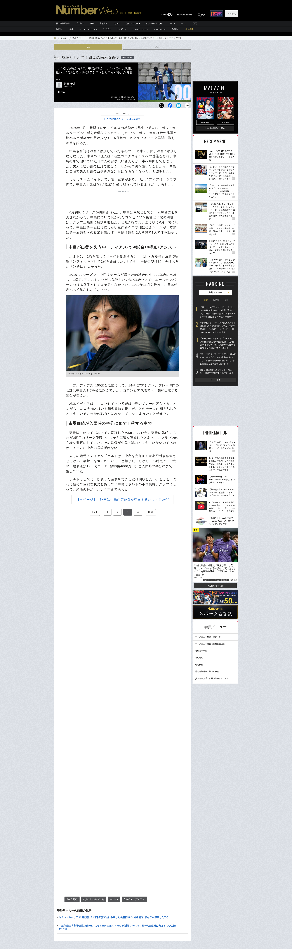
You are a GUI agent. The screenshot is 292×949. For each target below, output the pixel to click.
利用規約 (199, 657)
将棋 (71, 29)
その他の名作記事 (215, 585)
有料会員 (232, 13)
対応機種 (199, 664)
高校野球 (104, 23)
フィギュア (122, 29)
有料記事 (189, 29)
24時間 (216, 300)
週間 (226, 300)
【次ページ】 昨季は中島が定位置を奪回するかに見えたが (122, 499)
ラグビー (107, 29)
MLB (92, 23)
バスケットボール (140, 29)
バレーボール (160, 29)
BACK (94, 512)
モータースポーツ (87, 29)
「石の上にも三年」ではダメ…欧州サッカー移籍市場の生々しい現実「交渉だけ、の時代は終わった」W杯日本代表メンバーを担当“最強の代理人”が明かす (218, 312)
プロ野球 (80, 23)
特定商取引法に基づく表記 (207, 671)
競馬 (195, 23)
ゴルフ (171, 23)
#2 (157, 46)
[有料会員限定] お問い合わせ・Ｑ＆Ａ (211, 678)
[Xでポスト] (161, 106)
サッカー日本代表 (154, 23)
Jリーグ (116, 23)
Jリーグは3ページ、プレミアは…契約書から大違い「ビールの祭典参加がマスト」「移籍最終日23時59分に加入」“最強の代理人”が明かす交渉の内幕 (218, 359)
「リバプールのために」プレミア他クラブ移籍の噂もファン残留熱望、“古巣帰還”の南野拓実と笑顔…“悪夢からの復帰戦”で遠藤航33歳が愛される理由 (218, 343)
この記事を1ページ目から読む (124, 119)
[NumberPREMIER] (216, 13)
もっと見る (215, 380)
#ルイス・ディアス (134, 899)
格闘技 (59, 29)
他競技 (175, 29)
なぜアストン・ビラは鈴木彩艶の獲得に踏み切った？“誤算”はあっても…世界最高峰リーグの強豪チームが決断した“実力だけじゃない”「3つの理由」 (218, 328)
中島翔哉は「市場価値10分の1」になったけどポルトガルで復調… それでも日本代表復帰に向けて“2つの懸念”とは (117, 927)
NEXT (150, 512)
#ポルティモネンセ (93, 899)
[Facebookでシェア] (170, 106)
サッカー (64, 38)
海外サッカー (132, 23)
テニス (184, 23)
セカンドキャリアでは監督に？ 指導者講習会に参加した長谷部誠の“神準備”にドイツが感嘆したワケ (114, 917)
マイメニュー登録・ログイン (208, 637)
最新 (206, 300)
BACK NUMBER (128, 57)
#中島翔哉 (72, 899)
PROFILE (61, 91)
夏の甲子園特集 (63, 23)
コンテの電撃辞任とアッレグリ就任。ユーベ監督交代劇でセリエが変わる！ (217, 371)
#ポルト (114, 899)
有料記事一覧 (201, 650)
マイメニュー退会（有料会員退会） (211, 644)
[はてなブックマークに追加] (178, 106)
